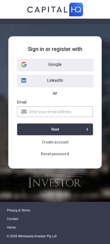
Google (55, 64)
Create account (55, 142)
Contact (12, 218)
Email (21, 102)
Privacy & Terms (18, 210)
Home (11, 227)
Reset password (55, 154)
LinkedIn (55, 80)
